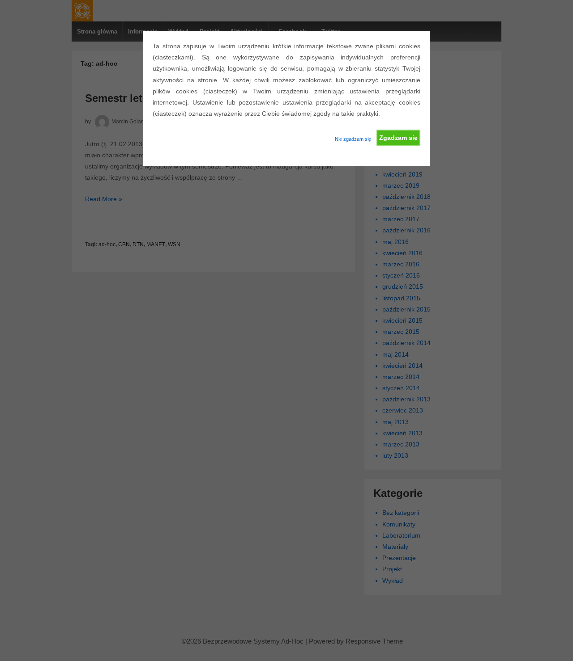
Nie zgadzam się (353, 139)
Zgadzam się (398, 137)
